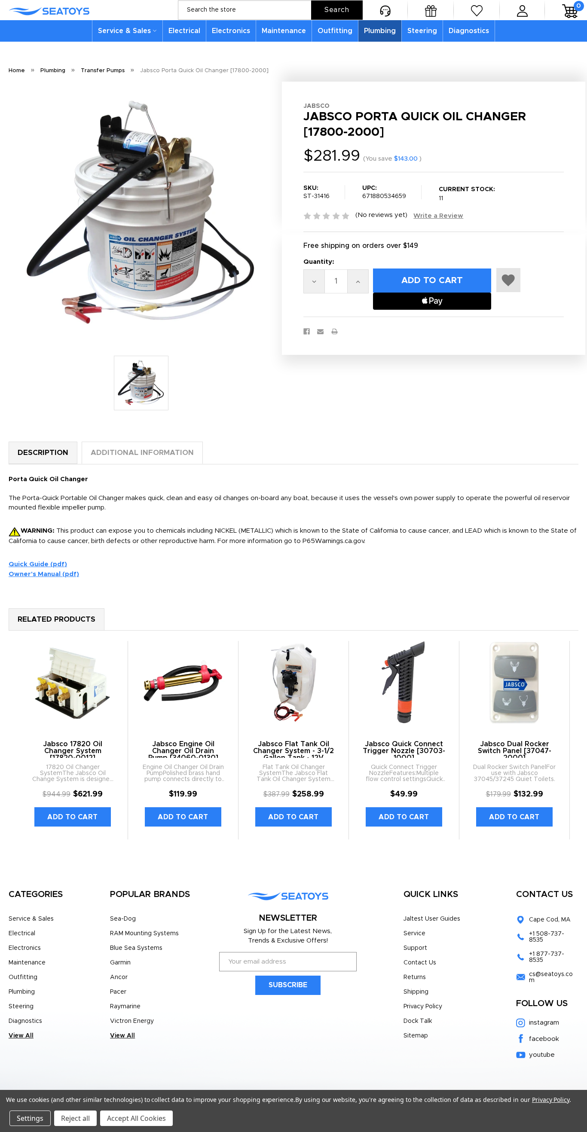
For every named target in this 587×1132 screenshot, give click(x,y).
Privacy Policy (423, 1007)
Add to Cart (72, 817)
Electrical (184, 30)
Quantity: (318, 262)
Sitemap (416, 1036)
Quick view (73, 682)
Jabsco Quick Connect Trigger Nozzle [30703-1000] (404, 751)
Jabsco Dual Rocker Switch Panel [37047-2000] (514, 751)
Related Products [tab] (56, 619)
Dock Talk (418, 1021)
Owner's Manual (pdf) (44, 574)
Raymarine (125, 1007)
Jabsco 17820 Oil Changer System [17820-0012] (72, 751)
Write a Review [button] (438, 216)
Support (415, 948)
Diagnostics (469, 30)
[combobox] (270, 10)
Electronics (231, 30)
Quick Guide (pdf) (38, 564)
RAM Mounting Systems (144, 934)
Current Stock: (467, 193)
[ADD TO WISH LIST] (508, 280)
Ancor (119, 977)
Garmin (120, 963)
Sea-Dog (123, 919)
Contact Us (420, 963)
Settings (30, 1118)
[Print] (334, 331)
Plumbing (380, 30)
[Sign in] (522, 10)
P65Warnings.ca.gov (333, 541)
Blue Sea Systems (136, 948)
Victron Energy (132, 1021)
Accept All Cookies (136, 1118)
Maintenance (284, 30)
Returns (415, 977)
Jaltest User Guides (432, 919)
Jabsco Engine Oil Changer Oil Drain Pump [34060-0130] (183, 751)
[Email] (320, 331)
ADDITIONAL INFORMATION (142, 452)
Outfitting (335, 30)
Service (414, 934)
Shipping (416, 992)
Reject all (75, 1118)
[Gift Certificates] (431, 10)
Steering (422, 30)
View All (21, 1036)
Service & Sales (124, 30)
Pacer (118, 992)
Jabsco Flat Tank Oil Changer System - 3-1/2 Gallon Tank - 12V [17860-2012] (293, 754)
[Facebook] (306, 331)
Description (43, 452)
